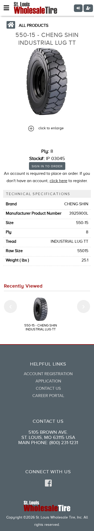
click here (58, 180)
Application (48, 381)
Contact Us (48, 388)
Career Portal (48, 395)
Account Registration (48, 374)
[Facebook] (48, 483)
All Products (33, 25)
